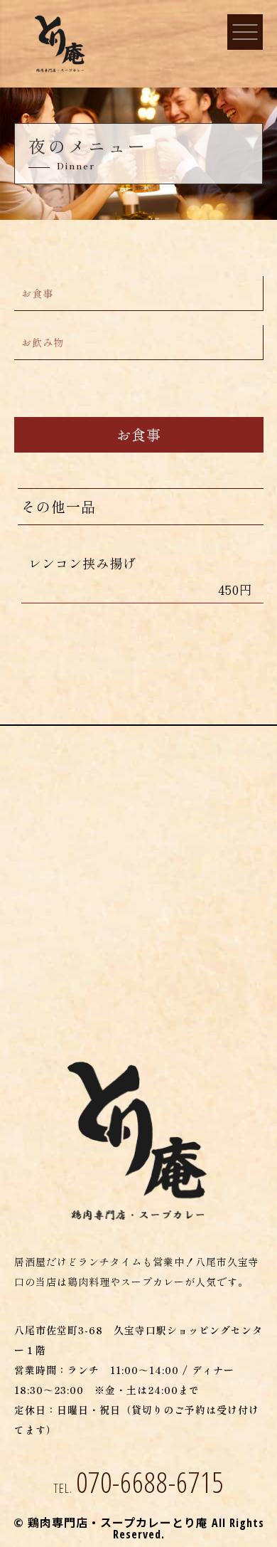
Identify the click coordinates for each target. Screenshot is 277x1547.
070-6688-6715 (138, 1481)
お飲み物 (42, 342)
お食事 (37, 293)
